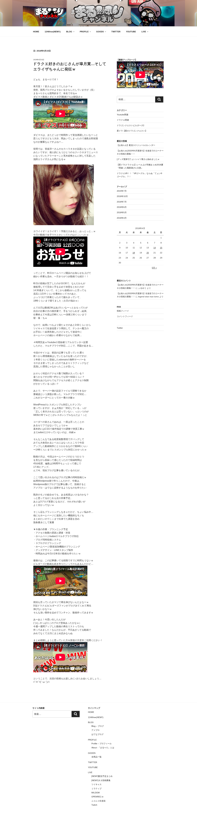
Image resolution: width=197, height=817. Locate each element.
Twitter (120, 328)
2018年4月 (122, 218)
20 (148, 253)
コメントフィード (125, 316)
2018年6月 (122, 207)
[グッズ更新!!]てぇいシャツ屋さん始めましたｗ (138, 159)
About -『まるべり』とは (102, 747)
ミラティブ (96, 788)
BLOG (69, 31)
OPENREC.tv (97, 796)
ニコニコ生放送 (98, 801)
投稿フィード (123, 311)
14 (154, 247)
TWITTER (115, 31)
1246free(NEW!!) (53, 31)
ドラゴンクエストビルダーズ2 (130, 125)
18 (134, 253)
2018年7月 (122, 202)
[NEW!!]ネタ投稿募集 (100, 780)
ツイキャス (96, 784)
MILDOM (95, 792)
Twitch (94, 805)
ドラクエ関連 (123, 120)
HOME (36, 31)
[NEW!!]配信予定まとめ (101, 776)
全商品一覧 (96, 757)
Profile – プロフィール (101, 743)
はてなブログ (97, 734)
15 (161, 247)
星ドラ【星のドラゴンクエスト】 (132, 131)
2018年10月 (122, 196)
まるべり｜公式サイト (96, 11)
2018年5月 (122, 212)
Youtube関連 (122, 114)
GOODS (100, 31)
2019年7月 (122, 191)
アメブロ (95, 730)
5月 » (154, 268)
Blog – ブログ (97, 726)
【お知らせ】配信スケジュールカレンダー (136, 145)
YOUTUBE (131, 31)
